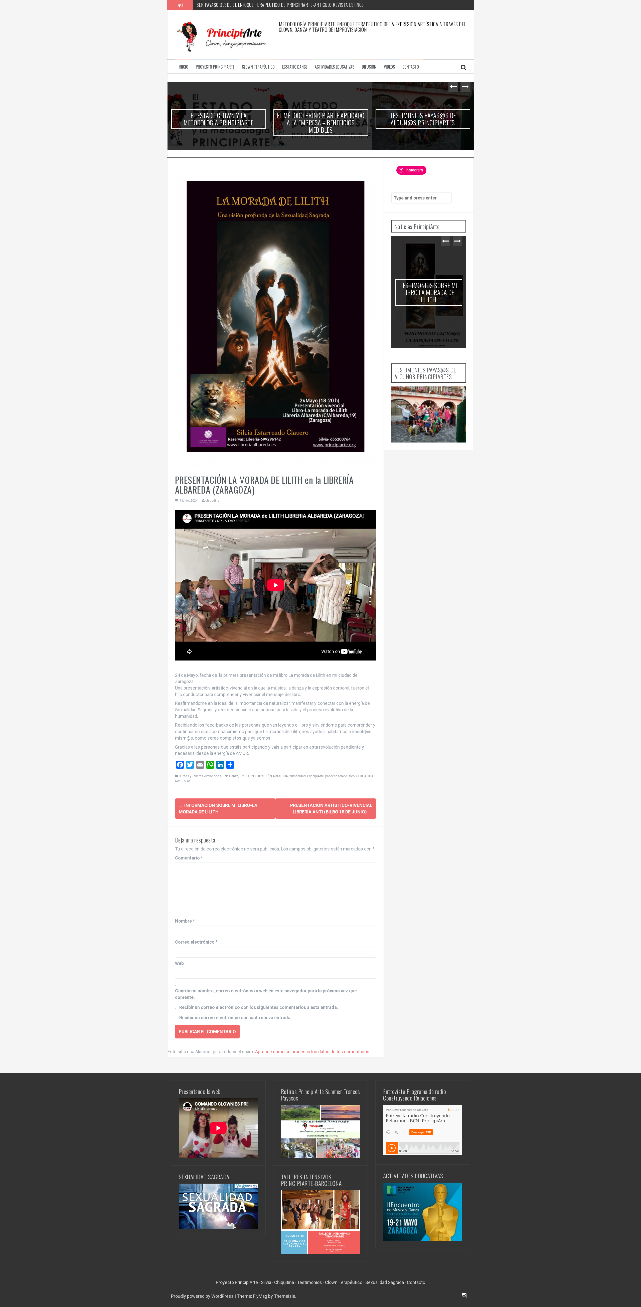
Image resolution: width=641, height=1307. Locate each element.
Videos (389, 67)
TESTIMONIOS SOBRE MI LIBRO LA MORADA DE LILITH (320, 118)
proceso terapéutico (340, 776)
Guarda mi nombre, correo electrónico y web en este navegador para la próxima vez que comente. (266, 994)
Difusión (369, 67)
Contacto (410, 67)
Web (179, 963)
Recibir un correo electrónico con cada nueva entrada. (235, 1017)
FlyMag (260, 1296)
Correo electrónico (196, 942)
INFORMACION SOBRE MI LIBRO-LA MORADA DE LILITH (423, 126)
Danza (233, 776)
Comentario (189, 857)
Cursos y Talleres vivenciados (200, 776)
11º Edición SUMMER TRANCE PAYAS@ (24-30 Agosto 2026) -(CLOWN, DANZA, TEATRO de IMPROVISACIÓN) (218, 126)
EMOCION (247, 776)
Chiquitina (284, 1282)
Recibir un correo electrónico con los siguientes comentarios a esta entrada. (258, 1007)
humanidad (297, 776)
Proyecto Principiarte (215, 67)
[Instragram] (464, 1296)
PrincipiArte (315, 776)
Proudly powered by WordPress (203, 1296)
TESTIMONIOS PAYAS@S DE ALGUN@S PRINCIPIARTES (245, 5)
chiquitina (212, 500)
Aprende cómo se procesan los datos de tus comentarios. (312, 1051)
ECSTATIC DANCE (294, 67)
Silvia (266, 1282)
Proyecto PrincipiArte (237, 1282)
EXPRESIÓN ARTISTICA (271, 776)
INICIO (183, 67)
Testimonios (309, 1282)
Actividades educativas (334, 67)
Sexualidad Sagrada (384, 1282)
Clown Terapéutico (258, 67)
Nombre (185, 921)
